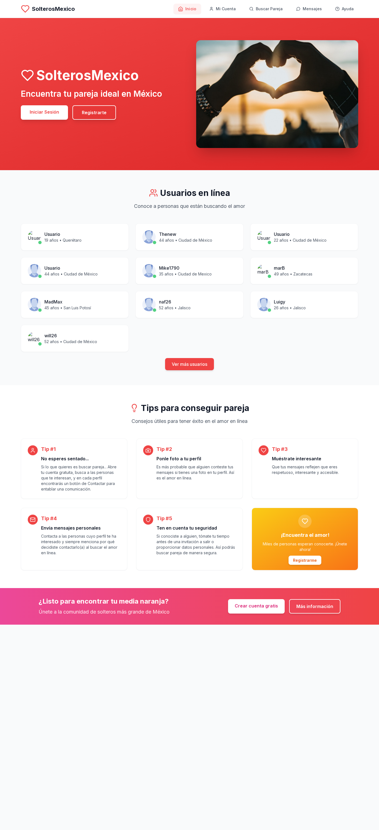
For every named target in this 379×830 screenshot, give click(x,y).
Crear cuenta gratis (256, 606)
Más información (314, 606)
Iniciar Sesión (44, 112)
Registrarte (94, 112)
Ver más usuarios (189, 364)
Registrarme (305, 560)
